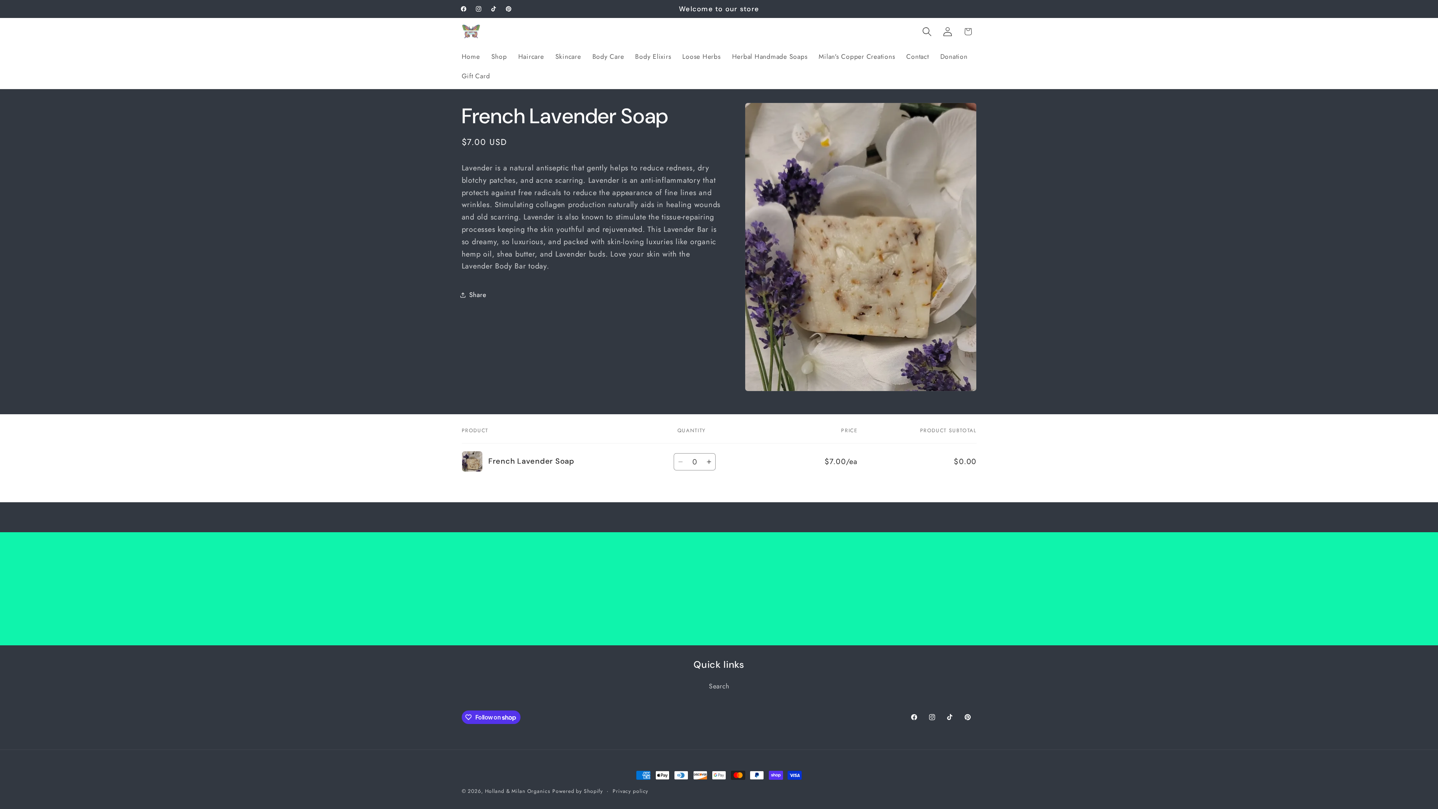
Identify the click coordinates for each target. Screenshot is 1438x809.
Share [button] (477, 295)
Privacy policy (630, 791)
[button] (927, 31)
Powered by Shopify (577, 791)
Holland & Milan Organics (517, 791)
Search (719, 686)
